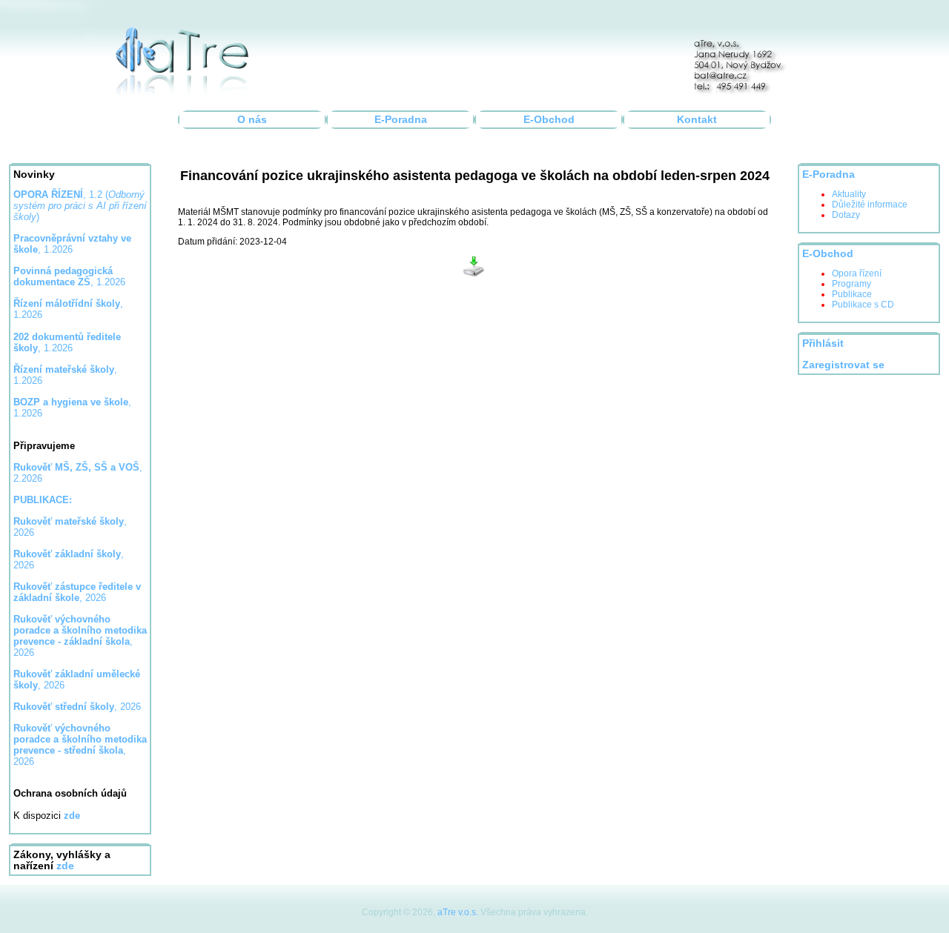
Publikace (852, 294)
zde (65, 865)
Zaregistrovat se (843, 365)
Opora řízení (857, 273)
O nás (252, 119)
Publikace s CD (863, 304)
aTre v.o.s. (457, 912)
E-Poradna (400, 119)
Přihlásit (823, 343)
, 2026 (77, 592)
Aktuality (849, 194)
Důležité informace (869, 204)
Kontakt (697, 119)
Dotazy (846, 215)
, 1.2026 (69, 276)
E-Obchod (549, 119)
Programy (851, 284)
